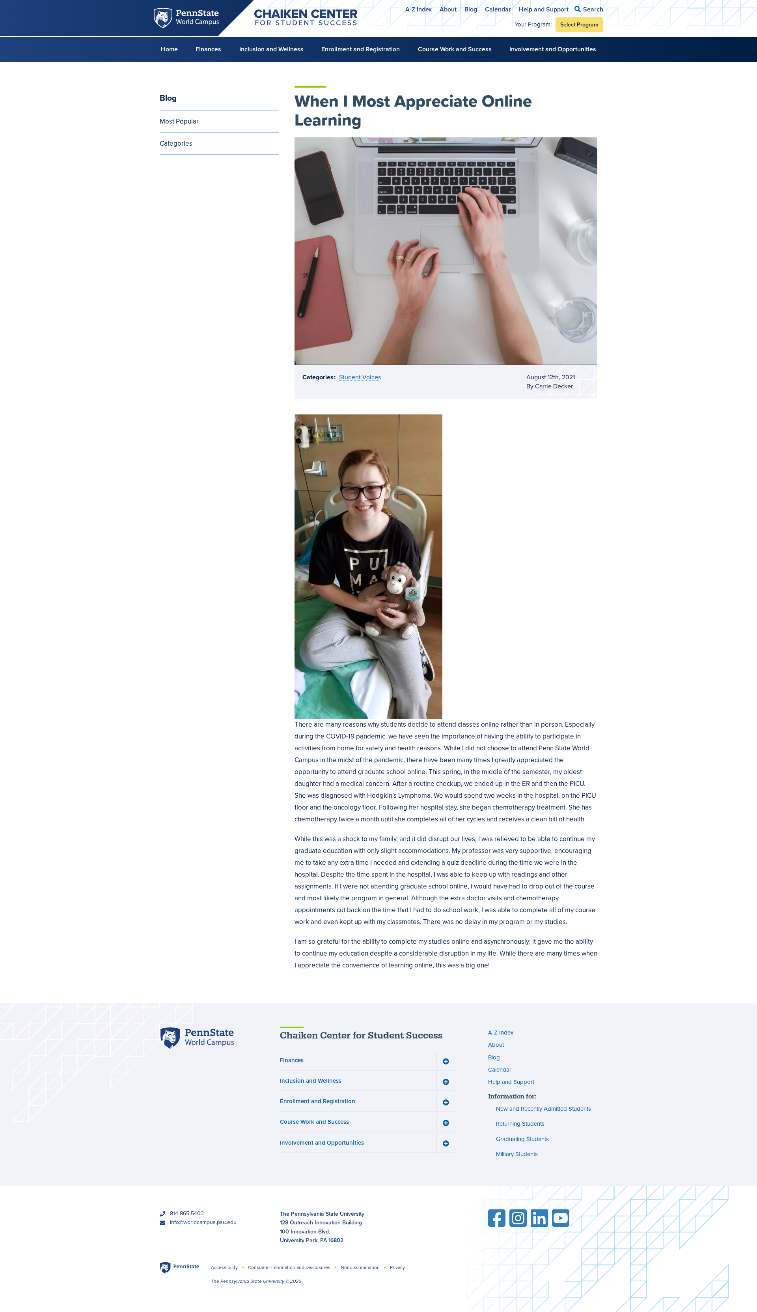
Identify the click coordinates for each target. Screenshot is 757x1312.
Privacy (397, 1267)
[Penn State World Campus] (197, 1038)
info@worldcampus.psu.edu (203, 1222)
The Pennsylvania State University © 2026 (256, 1281)
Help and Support (544, 9)
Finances (208, 49)
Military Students (517, 1154)
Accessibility (224, 1267)
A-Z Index (418, 9)
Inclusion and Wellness (271, 49)
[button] (588, 9)
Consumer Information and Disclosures (289, 1267)
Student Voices (360, 377)
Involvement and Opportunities (552, 49)
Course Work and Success (455, 49)
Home (169, 49)
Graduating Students (522, 1139)
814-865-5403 (187, 1213)
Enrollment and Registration (360, 49)
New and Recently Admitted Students (543, 1108)
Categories (176, 143)
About (448, 9)
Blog (470, 9)
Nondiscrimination (360, 1267)
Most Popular (179, 121)
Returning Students (520, 1123)
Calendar (498, 9)
